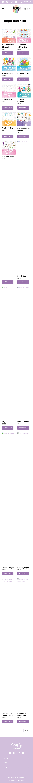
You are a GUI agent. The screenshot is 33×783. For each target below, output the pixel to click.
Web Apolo (21, 780)
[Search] (21, 2)
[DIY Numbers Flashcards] (24, 644)
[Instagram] (7, 2)
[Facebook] (3, 2)
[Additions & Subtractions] (24, 36)
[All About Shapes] (9, 119)
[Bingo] (9, 353)
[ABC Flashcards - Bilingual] (9, 36)
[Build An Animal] (24, 353)
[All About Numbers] (24, 90)
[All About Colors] (9, 64)
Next (26, 730)
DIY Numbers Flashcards (22, 714)
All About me (7, 99)
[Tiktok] (19, 753)
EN (25, 2)
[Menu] (3, 9)
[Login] (30, 2)
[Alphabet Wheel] (9, 148)
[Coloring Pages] (9, 499)
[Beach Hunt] (24, 207)
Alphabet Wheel (8, 156)
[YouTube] (16, 2)
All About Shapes (8, 128)
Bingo (4, 422)
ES (27, 2)
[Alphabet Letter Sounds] (24, 119)
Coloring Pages (8, 567)
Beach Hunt (21, 276)
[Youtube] (23, 753)
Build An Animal (23, 422)
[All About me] (9, 90)
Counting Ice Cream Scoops (7, 714)
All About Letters (23, 73)
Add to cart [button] (8, 53)
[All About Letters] (24, 64)
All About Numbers (21, 100)
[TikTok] (12, 2)
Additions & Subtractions (22, 46)
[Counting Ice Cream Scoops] (9, 644)
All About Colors (8, 73)
